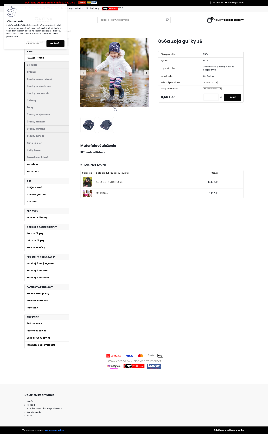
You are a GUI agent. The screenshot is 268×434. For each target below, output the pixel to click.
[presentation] (83, 73)
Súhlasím (55, 43)
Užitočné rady (92, 8)
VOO (120, 8)
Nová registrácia (236, 2)
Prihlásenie (218, 2)
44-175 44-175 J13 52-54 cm (109, 182)
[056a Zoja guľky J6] (114, 72)
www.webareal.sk (54, 430)
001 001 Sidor (102, 193)
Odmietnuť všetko (33, 43)
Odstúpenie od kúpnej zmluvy (230, 430)
